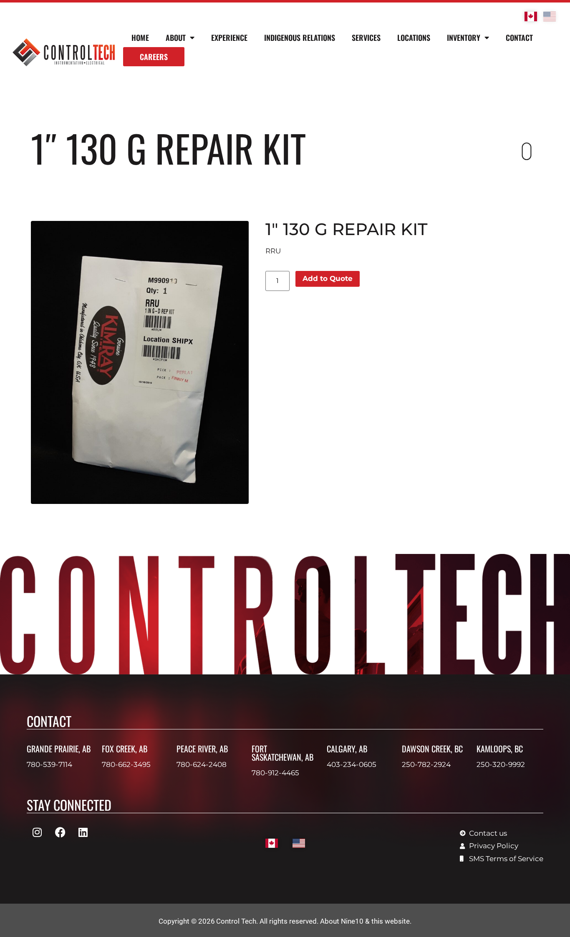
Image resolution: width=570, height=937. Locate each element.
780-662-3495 (126, 764)
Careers (154, 56)
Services (366, 37)
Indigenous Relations (299, 37)
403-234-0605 (351, 764)
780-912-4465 (275, 773)
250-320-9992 (501, 764)
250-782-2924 (426, 764)
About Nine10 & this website (365, 921)
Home (140, 37)
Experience (229, 37)
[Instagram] (37, 832)
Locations (413, 37)
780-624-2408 (202, 764)
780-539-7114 (49, 764)
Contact (519, 37)
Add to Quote (328, 278)
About (176, 37)
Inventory (463, 37)
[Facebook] (60, 832)
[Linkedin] (83, 832)
